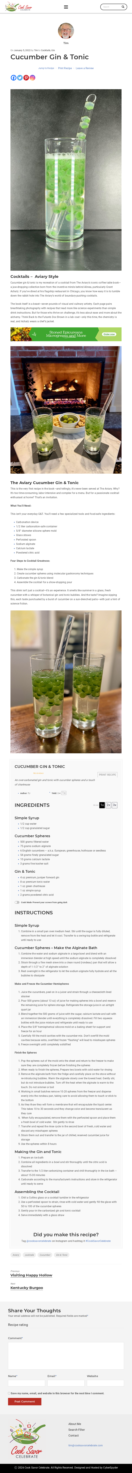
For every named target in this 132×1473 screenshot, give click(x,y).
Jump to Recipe (46, 68)
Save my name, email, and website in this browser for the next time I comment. (57, 1393)
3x (114, 805)
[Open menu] (66, 7)
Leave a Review (85, 68)
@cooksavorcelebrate (38, 1241)
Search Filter (76, 1429)
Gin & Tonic (61, 1255)
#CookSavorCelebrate (98, 1241)
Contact (73, 1435)
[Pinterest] (26, 78)
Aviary (16, 1255)
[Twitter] (20, 78)
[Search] (123, 7)
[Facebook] (13, 78)
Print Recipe (65, 68)
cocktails (29, 1255)
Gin (53, 50)
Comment (15, 1338)
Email (52, 1376)
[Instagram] (32, 78)
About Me (74, 1424)
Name (12, 1376)
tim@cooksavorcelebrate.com (85, 1445)
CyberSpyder (110, 1467)
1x (102, 805)
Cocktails (45, 50)
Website (92, 1376)
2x (108, 805)
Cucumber (45, 1255)
